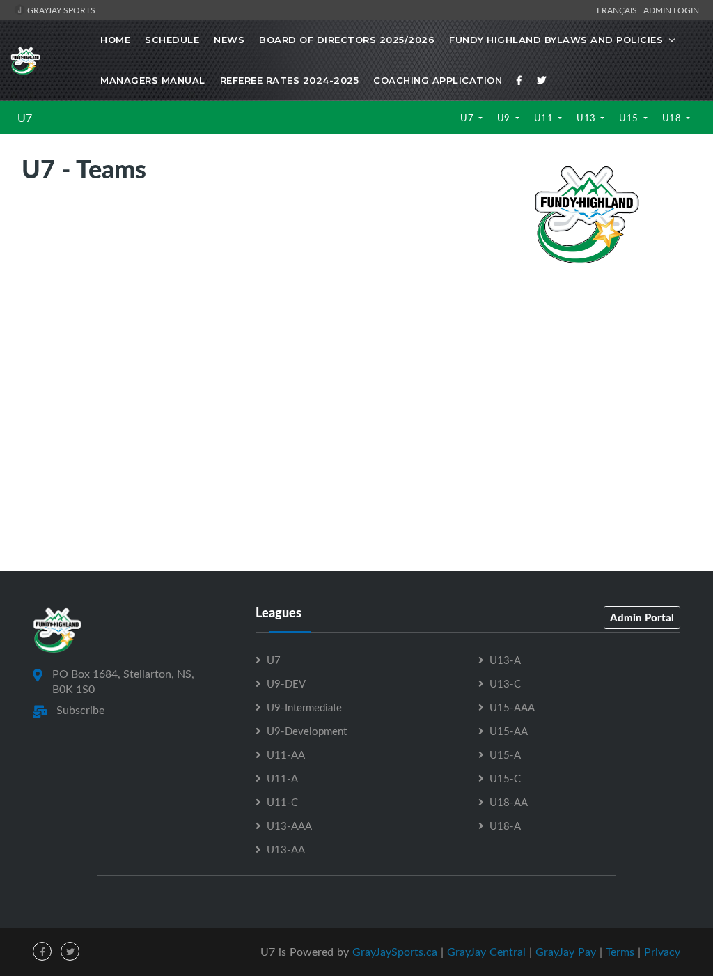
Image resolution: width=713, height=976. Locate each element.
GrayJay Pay (565, 951)
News (229, 39)
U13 (587, 117)
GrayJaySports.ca (394, 951)
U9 (505, 117)
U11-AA (286, 754)
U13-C (505, 683)
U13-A (505, 660)
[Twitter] (541, 80)
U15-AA (508, 731)
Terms (620, 951)
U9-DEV (286, 683)
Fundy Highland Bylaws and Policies (556, 39)
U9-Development (307, 731)
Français (619, 9)
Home (115, 39)
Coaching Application (437, 80)
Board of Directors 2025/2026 (346, 39)
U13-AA (286, 849)
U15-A (505, 754)
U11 (545, 117)
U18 (673, 117)
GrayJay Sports (60, 9)
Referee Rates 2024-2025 (289, 80)
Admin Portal (642, 617)
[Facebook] (519, 80)
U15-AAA (512, 707)
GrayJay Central (486, 951)
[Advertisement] (586, 371)
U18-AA (508, 802)
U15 (630, 117)
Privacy (662, 951)
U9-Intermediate (304, 707)
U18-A (505, 825)
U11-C (282, 802)
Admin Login (671, 9)
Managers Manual (152, 80)
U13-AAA (289, 825)
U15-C (505, 778)
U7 (24, 117)
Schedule (172, 39)
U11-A (282, 778)
